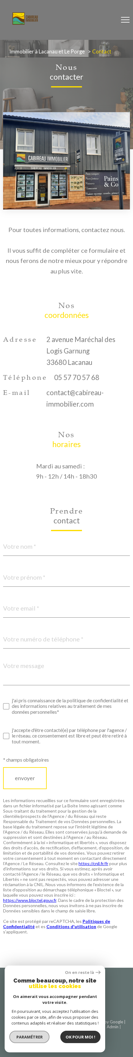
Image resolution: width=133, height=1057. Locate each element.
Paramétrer (29, 1037)
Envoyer (25, 778)
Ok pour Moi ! (80, 1037)
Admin (112, 1026)
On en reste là (79, 972)
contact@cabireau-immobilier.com (75, 398)
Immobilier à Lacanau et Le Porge (47, 52)
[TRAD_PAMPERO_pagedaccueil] (25, 22)
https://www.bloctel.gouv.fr (29, 900)
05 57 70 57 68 (76, 377)
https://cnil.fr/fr (93, 863)
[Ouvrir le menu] (125, 20)
